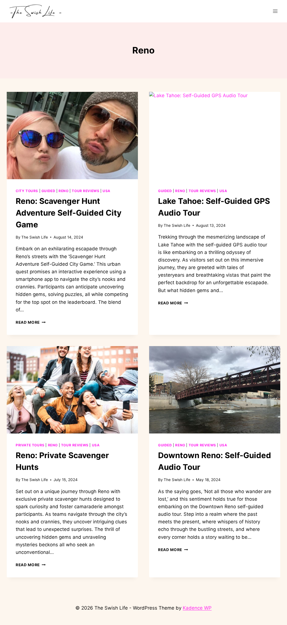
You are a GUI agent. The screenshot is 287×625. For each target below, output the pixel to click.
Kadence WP (197, 608)
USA (106, 191)
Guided (48, 191)
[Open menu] (275, 11)
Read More (31, 322)
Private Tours (30, 445)
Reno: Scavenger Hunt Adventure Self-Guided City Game (68, 212)
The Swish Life (34, 237)
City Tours (27, 191)
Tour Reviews (85, 191)
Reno (63, 191)
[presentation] (72, 135)
